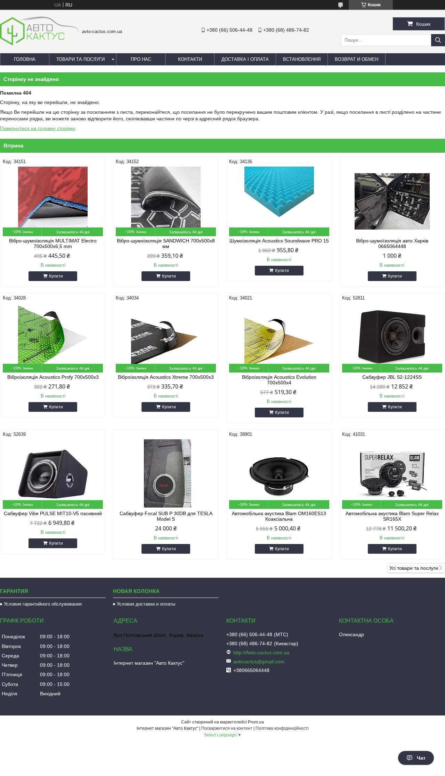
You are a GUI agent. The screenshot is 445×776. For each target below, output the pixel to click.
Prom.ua (256, 722)
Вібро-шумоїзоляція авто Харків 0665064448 (392, 243)
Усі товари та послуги (413, 568)
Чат (421, 758)
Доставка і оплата (245, 59)
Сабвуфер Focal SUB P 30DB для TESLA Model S (166, 516)
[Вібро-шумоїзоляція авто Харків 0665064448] (392, 201)
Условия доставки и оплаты (146, 604)
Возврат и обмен (356, 59)
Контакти (190, 59)
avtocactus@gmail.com (258, 661)
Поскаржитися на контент (226, 728)
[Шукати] (438, 40)
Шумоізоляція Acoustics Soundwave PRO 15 (279, 240)
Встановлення (302, 59)
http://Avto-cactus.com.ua (261, 652)
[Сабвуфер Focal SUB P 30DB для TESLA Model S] (166, 474)
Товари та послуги (80, 59)
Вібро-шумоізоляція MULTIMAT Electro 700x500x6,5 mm (53, 243)
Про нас (141, 59)
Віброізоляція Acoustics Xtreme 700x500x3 (166, 377)
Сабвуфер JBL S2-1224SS (392, 377)
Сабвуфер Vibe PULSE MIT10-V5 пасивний (53, 513)
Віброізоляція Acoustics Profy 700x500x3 (53, 377)
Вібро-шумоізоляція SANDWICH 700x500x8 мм (166, 243)
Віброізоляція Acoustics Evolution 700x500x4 (279, 379)
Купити (56, 276)
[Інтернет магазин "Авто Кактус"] (39, 43)
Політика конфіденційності (282, 728)
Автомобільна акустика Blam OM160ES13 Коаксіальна (279, 516)
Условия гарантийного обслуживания (43, 604)
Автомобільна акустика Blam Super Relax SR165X (392, 516)
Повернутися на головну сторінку (37, 128)
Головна (24, 59)
